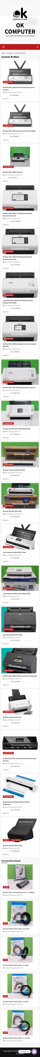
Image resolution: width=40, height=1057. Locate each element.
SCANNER (6, 840)
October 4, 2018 (14, 720)
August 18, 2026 (16, 931)
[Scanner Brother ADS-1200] (20, 495)
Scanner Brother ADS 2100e (12, 845)
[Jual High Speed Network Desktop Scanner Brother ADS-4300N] (20, 285)
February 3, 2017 (14, 763)
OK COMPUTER (20, 28)
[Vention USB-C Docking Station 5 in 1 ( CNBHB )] (20, 877)
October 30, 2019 (14, 555)
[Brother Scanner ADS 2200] (20, 702)
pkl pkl (6, 763)
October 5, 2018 (14, 638)
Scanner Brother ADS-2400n (12, 635)
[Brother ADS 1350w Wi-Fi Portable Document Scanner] (20, 72)
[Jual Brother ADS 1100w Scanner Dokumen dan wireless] (20, 743)
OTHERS (6, 887)
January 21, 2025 (14, 175)
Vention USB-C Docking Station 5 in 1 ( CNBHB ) (19, 892)
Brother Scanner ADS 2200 (12, 717)
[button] (3, 46)
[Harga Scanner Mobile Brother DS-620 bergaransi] (20, 786)
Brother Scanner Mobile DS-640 (14, 470)
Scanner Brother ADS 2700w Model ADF (16, 429)
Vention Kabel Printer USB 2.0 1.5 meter (16, 1038)
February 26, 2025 (14, 92)
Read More (6, 98)
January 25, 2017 (14, 848)
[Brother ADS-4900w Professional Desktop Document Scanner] (20, 198)
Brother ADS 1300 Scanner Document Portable (19, 131)
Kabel (5, 923)
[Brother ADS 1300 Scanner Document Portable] (20, 115)
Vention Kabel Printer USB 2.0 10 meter (16, 929)
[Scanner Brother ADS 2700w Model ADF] (20, 413)
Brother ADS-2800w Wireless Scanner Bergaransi (20, 676)
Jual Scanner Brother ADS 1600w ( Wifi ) (17, 593)
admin (6, 92)
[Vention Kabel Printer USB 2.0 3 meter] (20, 986)
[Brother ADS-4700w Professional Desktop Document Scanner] (20, 241)
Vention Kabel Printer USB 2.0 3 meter (16, 1002)
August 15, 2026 (16, 1004)
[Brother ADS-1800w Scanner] (20, 156)
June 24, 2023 (13, 306)
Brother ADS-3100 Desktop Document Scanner (19, 387)
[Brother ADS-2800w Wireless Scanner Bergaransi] (20, 660)
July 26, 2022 (13, 432)
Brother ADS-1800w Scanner (13, 172)
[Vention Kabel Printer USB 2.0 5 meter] (20, 950)
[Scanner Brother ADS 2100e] (20, 830)
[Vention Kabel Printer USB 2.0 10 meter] (20, 913)
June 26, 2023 (13, 218)
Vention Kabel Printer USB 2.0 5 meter (16, 965)
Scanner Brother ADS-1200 (12, 511)
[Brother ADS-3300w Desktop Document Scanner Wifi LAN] (20, 328)
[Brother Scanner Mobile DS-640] (20, 454)
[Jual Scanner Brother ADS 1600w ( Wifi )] (20, 578)
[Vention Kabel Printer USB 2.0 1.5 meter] (20, 1022)
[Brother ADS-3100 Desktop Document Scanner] (20, 372)
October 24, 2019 (14, 596)
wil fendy (7, 895)
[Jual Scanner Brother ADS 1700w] (20, 537)
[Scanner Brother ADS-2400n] (20, 619)
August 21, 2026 (16, 895)
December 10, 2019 (15, 514)
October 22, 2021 (14, 473)
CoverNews (31, 1051)
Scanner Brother (8, 82)
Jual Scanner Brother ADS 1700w (14, 552)
